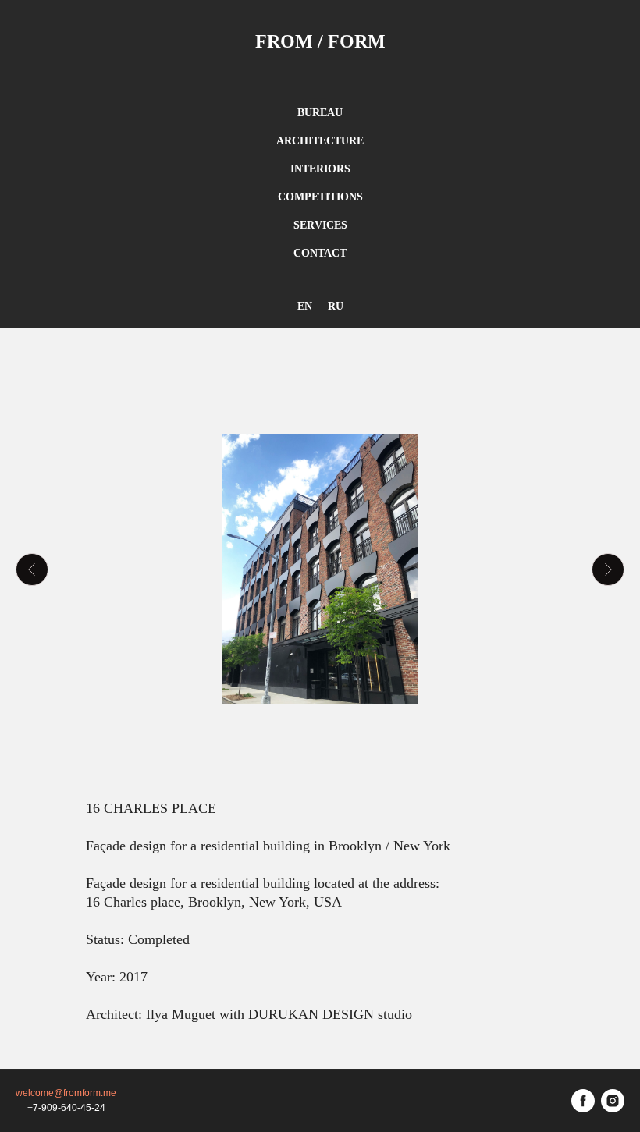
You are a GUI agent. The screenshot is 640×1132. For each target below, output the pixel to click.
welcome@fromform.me (66, 1093)
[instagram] (612, 1100)
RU (335, 306)
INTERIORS (320, 169)
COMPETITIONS (320, 197)
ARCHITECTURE (320, 141)
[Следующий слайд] (608, 569)
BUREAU (320, 113)
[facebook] (583, 1100)
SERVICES (320, 225)
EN (304, 306)
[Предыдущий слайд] (32, 569)
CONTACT (320, 253)
